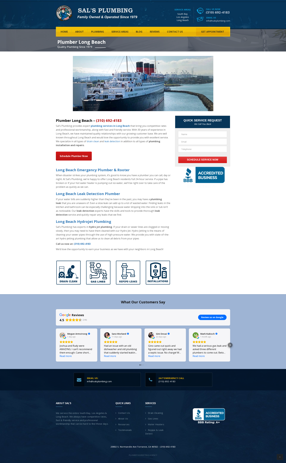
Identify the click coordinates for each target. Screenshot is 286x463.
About (79, 31)
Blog (139, 31)
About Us (123, 418)
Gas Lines (153, 418)
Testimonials (125, 429)
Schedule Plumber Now (74, 156)
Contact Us (175, 31)
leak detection (112, 141)
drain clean (93, 141)
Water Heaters (156, 424)
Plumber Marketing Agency (143, 455)
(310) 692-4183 (218, 12)
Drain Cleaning (155, 412)
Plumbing (97, 31)
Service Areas (119, 31)
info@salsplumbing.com (218, 20)
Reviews (155, 31)
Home (64, 31)
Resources (124, 424)
